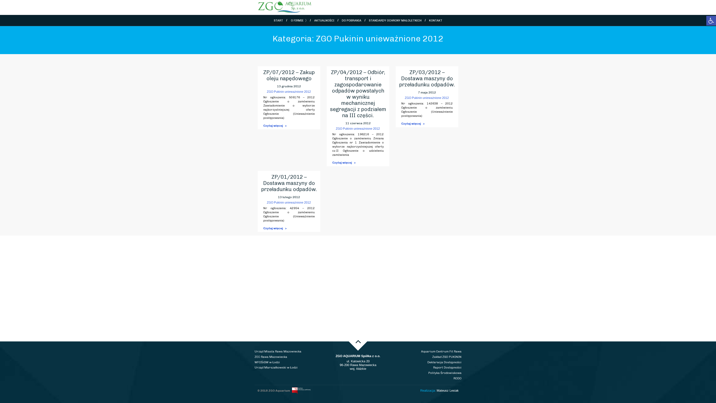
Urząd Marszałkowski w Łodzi (276, 367)
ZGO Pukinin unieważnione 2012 (289, 91)
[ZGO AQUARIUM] (287, 7)
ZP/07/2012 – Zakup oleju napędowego (289, 75)
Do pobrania (351, 20)
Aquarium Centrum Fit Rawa (441, 351)
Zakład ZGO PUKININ (446, 357)
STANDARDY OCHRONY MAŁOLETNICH (395, 20)
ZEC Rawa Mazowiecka (271, 357)
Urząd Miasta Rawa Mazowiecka (278, 351)
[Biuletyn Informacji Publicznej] (300, 390)
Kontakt (435, 20)
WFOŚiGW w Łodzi (267, 362)
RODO (457, 378)
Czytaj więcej (273, 125)
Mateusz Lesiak (448, 390)
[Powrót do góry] (358, 341)
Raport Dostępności (447, 367)
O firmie (297, 20)
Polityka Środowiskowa (444, 373)
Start (278, 20)
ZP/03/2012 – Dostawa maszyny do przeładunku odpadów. (427, 78)
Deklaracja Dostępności (444, 362)
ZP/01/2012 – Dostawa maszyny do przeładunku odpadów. (289, 183)
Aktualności (324, 20)
